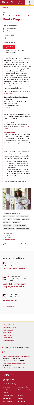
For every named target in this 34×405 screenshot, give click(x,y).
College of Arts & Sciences (11, 325)
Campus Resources (8, 340)
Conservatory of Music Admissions (14, 363)
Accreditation (7, 390)
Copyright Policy (23, 387)
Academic (17, 219)
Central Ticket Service (20, 225)
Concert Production (8, 228)
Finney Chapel (8, 31)
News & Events (7, 337)
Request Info (7, 347)
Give (5, 352)
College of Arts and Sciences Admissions (15, 356)
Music (10, 219)
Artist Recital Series (22, 216)
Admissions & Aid (8, 330)
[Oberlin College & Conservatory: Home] (7, 2)
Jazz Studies (6, 222)
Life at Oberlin (7, 332)
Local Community (8, 401)
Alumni (20, 395)
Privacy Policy (7, 387)
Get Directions (10, 38)
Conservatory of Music (22, 228)
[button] (19, 2)
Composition (25, 219)
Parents (20, 398)
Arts (4, 219)
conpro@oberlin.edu (10, 239)
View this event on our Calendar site (17, 244)
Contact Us (6, 392)
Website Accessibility (24, 390)
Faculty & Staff (7, 398)
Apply (28, 347)
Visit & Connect (18, 347)
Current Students (8, 395)
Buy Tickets (9, 47)
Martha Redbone (18, 60)
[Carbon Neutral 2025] (17, 380)
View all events (10, 306)
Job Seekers (21, 401)
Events (6, 7)
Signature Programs (8, 216)
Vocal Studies (16, 222)
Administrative (7, 225)
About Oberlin (7, 335)
